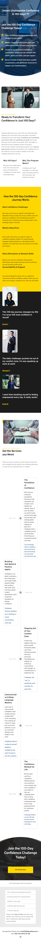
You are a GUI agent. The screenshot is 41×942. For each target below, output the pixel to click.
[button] (20, 892)
